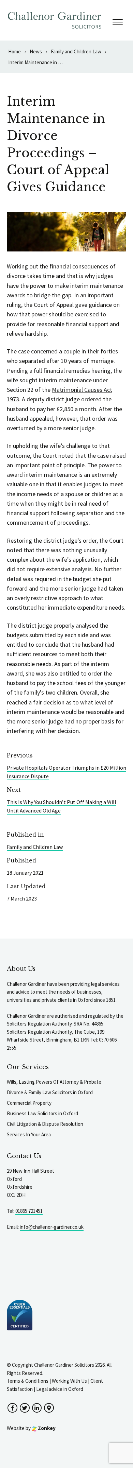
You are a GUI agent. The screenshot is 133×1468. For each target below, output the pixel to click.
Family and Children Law (35, 846)
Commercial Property (29, 1103)
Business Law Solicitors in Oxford (42, 1113)
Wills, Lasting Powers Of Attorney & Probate (54, 1082)
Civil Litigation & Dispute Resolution (45, 1124)
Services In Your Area (29, 1134)
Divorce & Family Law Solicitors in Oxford (50, 1092)
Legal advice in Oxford (59, 1389)
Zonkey (46, 1428)
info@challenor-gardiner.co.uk (52, 1227)
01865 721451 (29, 1211)
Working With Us (69, 1381)
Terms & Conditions (27, 1381)
